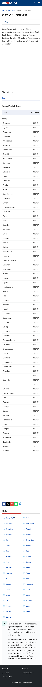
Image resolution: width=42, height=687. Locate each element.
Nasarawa (29, 584)
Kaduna (9, 567)
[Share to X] (8, 504)
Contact (25, 669)
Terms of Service (28, 673)
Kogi (7, 578)
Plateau (29, 600)
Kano (28, 567)
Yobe (28, 611)
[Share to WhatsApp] (16, 504)
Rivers (8, 606)
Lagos (8, 584)
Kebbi (28, 573)
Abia (27, 518)
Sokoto (28, 606)
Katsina (9, 573)
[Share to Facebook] (4, 504)
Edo (7, 551)
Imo (7, 562)
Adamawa (9, 524)
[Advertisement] (21, 68)
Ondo (8, 595)
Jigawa (28, 562)
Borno (8, 540)
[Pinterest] (12, 504)
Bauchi (28, 529)
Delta (8, 546)
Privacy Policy (7, 677)
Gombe (28, 557)
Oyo (7, 600)
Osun (28, 595)
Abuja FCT (10, 518)
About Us (5, 669)
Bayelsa (9, 535)
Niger (8, 590)
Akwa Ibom (30, 524)
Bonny (4, 98)
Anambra (9, 529)
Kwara (28, 578)
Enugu (8, 557)
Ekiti (27, 551)
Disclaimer (5, 673)
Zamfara (9, 617)
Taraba (8, 611)
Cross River (30, 540)
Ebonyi (28, 546)
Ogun (28, 590)
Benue (28, 535)
